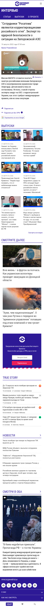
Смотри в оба (12, 492)
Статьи (7, 16)
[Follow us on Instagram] (19, 585)
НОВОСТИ (9, 435)
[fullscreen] (40, 72)
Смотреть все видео (35, 233)
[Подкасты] (35, 585)
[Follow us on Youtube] (14, 585)
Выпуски (19, 16)
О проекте (33, 16)
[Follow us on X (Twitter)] (9, 585)
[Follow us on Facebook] (3, 585)
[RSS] (29, 585)
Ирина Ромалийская (9, 48)
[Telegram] (22, 604)
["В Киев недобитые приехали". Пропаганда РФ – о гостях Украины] (22, 518)
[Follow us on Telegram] (24, 585)
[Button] (7, 109)
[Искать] (34, 604)
